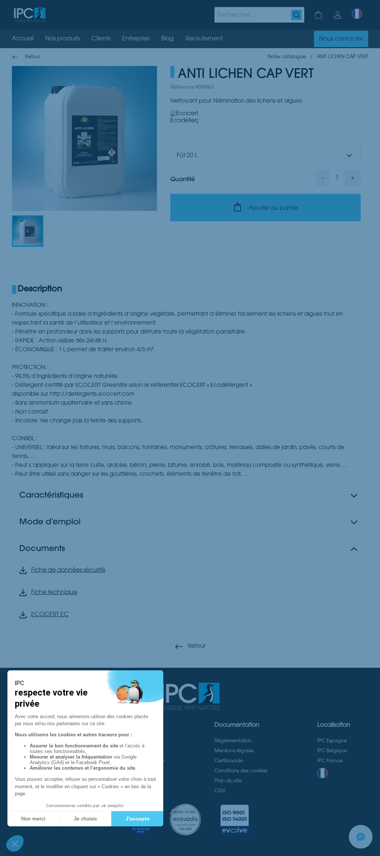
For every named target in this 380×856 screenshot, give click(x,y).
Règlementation (233, 741)
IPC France (330, 761)
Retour (197, 646)
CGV (220, 791)
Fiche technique (54, 592)
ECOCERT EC (50, 615)
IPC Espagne (332, 741)
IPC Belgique (332, 751)
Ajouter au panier (273, 208)
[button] (27, 231)
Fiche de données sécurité (68, 570)
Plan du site (228, 781)
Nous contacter (341, 39)
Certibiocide (228, 761)
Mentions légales (233, 751)
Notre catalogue (287, 57)
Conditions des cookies (240, 771)
